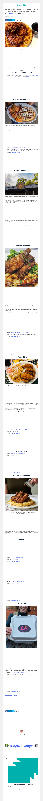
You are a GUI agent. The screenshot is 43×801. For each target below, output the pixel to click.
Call (19, 152)
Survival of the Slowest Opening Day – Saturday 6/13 (23, 784)
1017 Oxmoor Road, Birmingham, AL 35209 (17, 223)
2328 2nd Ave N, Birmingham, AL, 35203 (17, 672)
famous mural (26, 354)
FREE (28, 76)
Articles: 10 (21, 737)
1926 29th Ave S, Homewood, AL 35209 (17, 581)
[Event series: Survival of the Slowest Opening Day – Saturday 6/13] (23, 782)
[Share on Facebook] (6, 20)
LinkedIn (10, 695)
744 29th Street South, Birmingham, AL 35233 (18, 147)
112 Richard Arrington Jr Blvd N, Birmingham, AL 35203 (20, 332)
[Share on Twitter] (13, 20)
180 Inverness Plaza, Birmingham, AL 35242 (18, 453)
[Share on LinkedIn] (10, 20)
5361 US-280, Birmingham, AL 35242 (17, 557)
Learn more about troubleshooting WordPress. (16, 789)
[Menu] (37, 5)
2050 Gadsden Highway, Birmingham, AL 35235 (19, 429)
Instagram (12, 152)
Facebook (16, 152)
